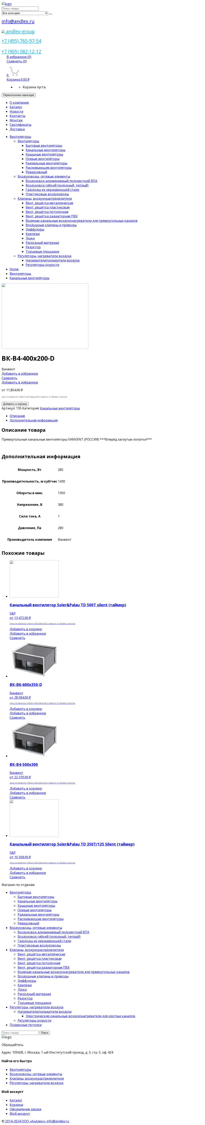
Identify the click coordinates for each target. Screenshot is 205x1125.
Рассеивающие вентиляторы (48, 167)
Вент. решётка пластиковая (47, 207)
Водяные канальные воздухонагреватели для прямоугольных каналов (82, 220)
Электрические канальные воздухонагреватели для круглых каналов (80, 1016)
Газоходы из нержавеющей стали (52, 189)
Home (14, 269)
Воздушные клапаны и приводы (51, 225)
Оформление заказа (25, 1109)
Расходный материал (42, 242)
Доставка (17, 129)
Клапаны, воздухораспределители (45, 198)
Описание (17, 416)
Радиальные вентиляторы (46, 163)
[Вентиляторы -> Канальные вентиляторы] (45, 347)
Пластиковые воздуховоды (47, 194)
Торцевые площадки (42, 251)
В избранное (19, 57)
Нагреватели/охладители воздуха (52, 260)
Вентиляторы (20, 136)
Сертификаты (20, 124)
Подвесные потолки (26, 1025)
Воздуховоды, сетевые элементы (44, 176)
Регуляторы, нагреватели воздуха (44, 256)
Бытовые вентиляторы (44, 145)
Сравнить (17, 61)
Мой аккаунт (20, 1113)
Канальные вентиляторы (45, 150)
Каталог (16, 107)
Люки (30, 238)
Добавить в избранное (20, 373)
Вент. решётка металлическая (49, 203)
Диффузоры (35, 229)
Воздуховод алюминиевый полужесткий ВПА (61, 181)
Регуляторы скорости (42, 265)
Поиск (44, 1032)
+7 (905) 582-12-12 (21, 51)
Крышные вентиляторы (44, 154)
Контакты (17, 116)
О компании (19, 102)
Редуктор (33, 247)
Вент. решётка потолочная (47, 212)
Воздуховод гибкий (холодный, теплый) (57, 185)
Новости (16, 111)
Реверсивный (36, 172)
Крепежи (33, 234)
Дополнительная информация (34, 420)
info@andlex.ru (18, 21)
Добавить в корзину (15, 403)
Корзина (16, 1105)
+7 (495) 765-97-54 (21, 41)
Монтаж (16, 120)
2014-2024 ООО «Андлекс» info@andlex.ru (37, 1121)
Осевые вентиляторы (42, 159)
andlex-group (20, 31)
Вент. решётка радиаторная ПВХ (51, 216)
